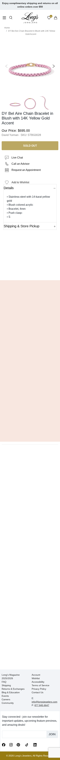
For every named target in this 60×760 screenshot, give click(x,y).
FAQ (4, 682)
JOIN (52, 734)
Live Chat (17, 157)
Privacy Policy (39, 689)
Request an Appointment (26, 170)
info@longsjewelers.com (44, 701)
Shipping (6, 685)
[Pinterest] (18, 744)
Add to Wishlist (20, 182)
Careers (6, 699)
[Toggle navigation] (4, 18)
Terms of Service (40, 685)
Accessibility (38, 682)
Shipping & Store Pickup (21, 226)
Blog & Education (11, 692)
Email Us (30, 272)
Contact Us (37, 692)
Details (9, 188)
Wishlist (36, 678)
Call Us (10, 272)
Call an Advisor (21, 163)
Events (5, 696)
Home (7, 28)
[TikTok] (26, 744)
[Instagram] (11, 744)
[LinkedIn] (35, 744)
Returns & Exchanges (13, 689)
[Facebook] (3, 744)
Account (36, 674)
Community (8, 703)
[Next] (53, 66)
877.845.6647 (41, 705)
